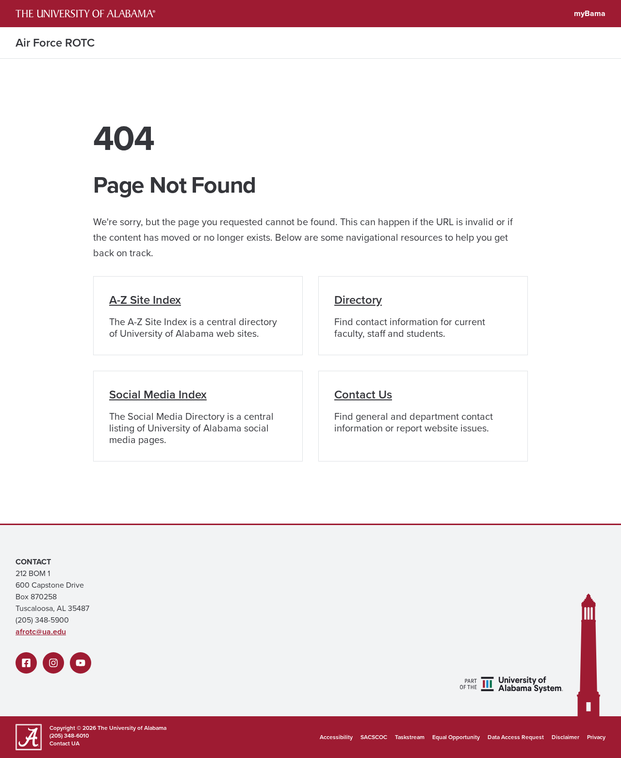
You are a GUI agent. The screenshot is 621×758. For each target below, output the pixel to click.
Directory (358, 300)
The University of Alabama (132, 728)
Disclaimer (565, 737)
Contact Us (363, 394)
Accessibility (336, 737)
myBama (589, 13)
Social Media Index (158, 394)
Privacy (596, 737)
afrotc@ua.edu (41, 631)
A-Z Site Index (145, 300)
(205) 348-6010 (69, 735)
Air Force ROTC (55, 42)
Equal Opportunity (456, 737)
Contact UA (64, 743)
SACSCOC (373, 737)
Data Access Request (516, 737)
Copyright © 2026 (72, 728)
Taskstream (410, 737)
